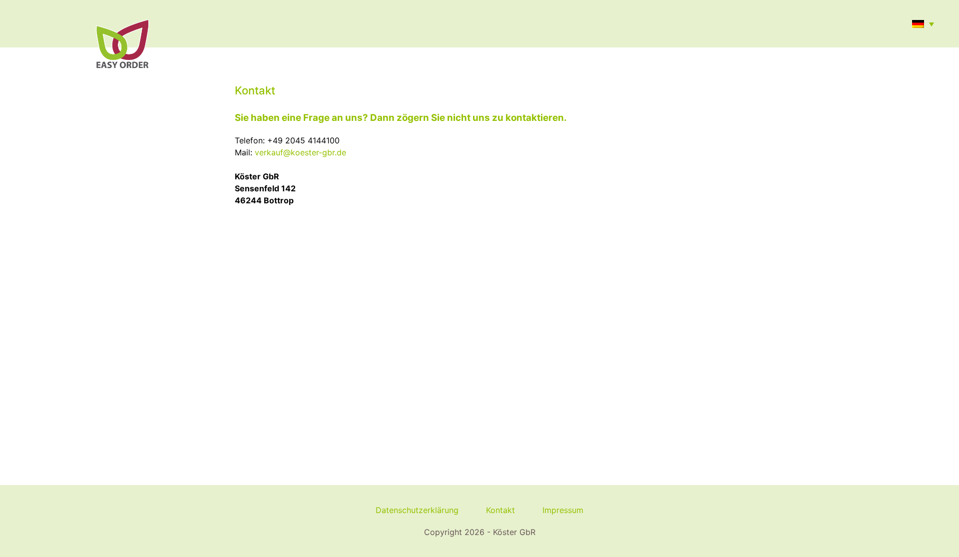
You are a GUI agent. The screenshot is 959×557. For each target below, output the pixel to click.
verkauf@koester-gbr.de (300, 152)
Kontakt (500, 510)
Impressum (562, 510)
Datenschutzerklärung (417, 510)
